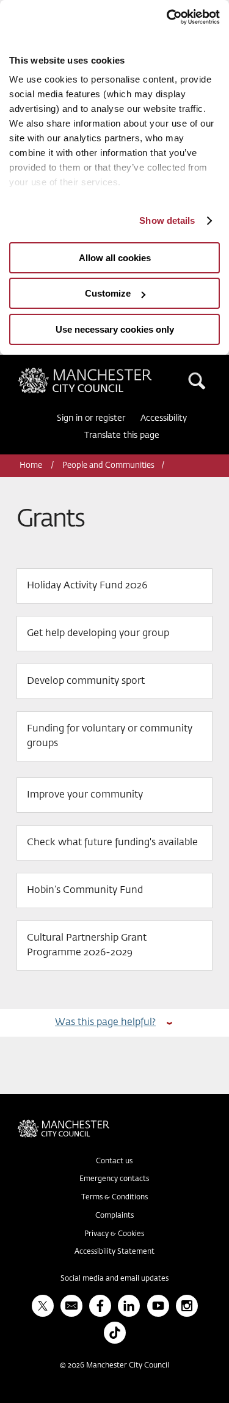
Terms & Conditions (114, 1197)
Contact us (114, 1161)
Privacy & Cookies (114, 1234)
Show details (167, 220)
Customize (108, 293)
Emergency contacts (114, 1179)
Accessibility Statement (114, 1252)
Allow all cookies (115, 258)
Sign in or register (91, 418)
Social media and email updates (114, 1279)
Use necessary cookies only (115, 329)
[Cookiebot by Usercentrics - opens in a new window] (167, 17)
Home (32, 466)
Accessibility (163, 418)
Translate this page (121, 435)
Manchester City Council (105, 372)
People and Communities (108, 466)
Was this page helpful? (105, 1022)
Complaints (114, 1216)
